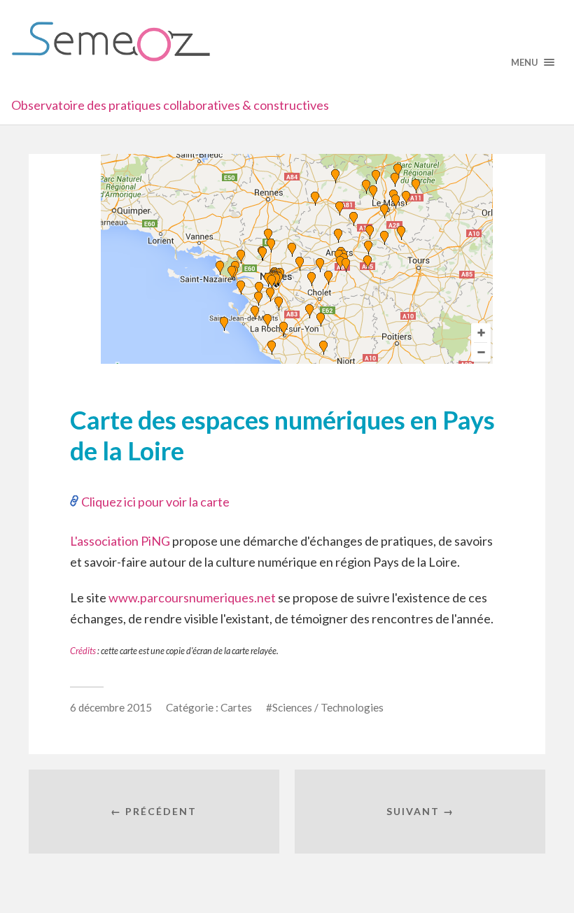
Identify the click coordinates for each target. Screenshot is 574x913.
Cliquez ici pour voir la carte (155, 501)
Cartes (236, 707)
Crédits (83, 651)
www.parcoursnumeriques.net (192, 597)
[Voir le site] (297, 359)
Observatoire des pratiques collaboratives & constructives (170, 105)
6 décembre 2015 (111, 707)
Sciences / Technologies (328, 707)
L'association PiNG (120, 540)
